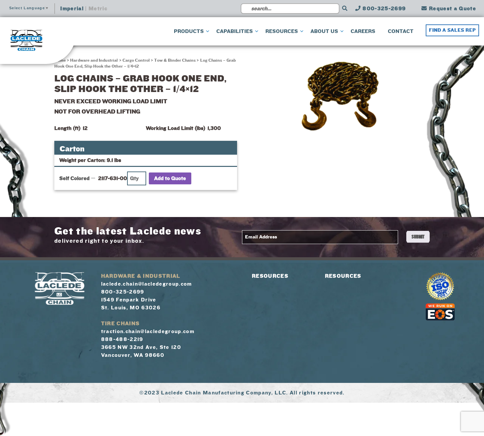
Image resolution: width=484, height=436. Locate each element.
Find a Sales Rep (452, 30)
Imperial (72, 9)
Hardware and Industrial (94, 60)
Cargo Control (136, 60)
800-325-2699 (383, 9)
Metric (98, 9)
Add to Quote (170, 178)
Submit (418, 237)
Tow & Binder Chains (175, 60)
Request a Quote (451, 9)
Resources (270, 276)
